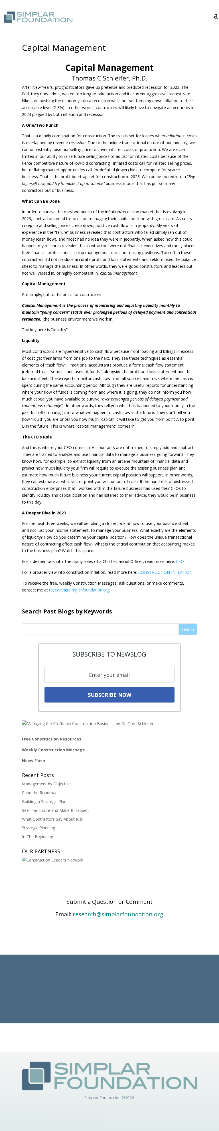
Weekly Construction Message (53, 749)
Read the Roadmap (40, 792)
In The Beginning (37, 836)
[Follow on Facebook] (109, 1119)
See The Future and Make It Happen (55, 810)
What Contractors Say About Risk (52, 819)
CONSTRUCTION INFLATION (165, 572)
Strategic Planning (38, 827)
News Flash (33, 760)
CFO (180, 561)
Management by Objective (46, 783)
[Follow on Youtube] (120, 1119)
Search (187, 629)
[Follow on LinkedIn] (98, 1119)
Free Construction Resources (51, 739)
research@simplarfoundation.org (79, 590)
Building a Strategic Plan (44, 801)
